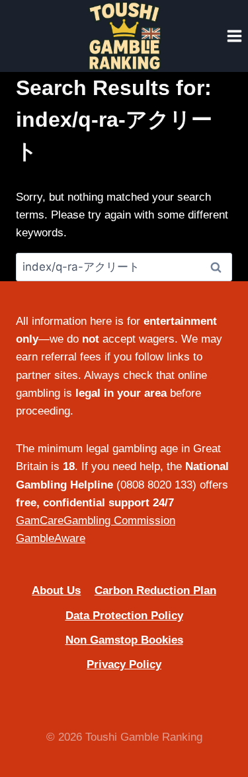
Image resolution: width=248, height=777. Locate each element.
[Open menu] (234, 36)
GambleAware (50, 538)
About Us (56, 590)
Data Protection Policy (124, 615)
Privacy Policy (124, 664)
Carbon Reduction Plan (155, 590)
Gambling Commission (119, 520)
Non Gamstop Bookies (124, 640)
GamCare (39, 520)
